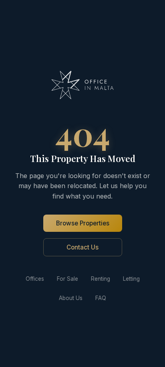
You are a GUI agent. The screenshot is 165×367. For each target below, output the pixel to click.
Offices (35, 279)
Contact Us (82, 247)
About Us (70, 298)
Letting (131, 279)
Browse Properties (82, 223)
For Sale (67, 279)
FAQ (100, 298)
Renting (100, 279)
